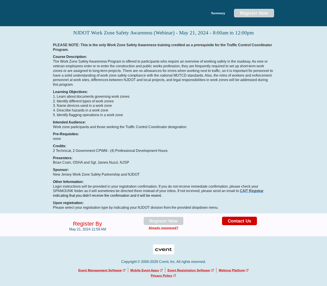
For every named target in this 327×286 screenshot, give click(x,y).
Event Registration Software (189, 270)
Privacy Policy (161, 275)
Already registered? (163, 228)
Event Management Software (100, 270)
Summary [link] (218, 13)
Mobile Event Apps (144, 270)
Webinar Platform (232, 270)
